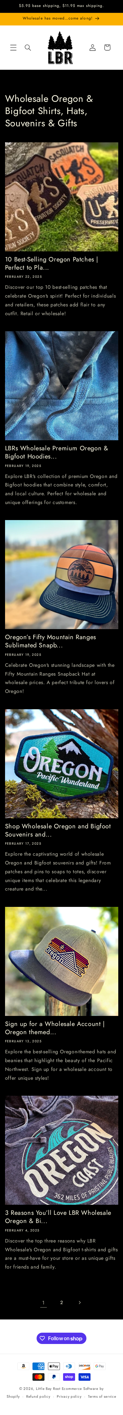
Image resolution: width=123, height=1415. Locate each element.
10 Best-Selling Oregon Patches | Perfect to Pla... (51, 263)
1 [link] (43, 1302)
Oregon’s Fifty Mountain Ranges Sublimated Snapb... (50, 641)
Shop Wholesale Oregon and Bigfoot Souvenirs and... (58, 830)
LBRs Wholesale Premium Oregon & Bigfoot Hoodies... (56, 452)
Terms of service (102, 1396)
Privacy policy (69, 1396)
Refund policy (38, 1396)
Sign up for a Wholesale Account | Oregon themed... (55, 1028)
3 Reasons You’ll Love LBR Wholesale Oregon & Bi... (58, 1217)
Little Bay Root (48, 1388)
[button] (13, 47)
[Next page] (79, 1302)
